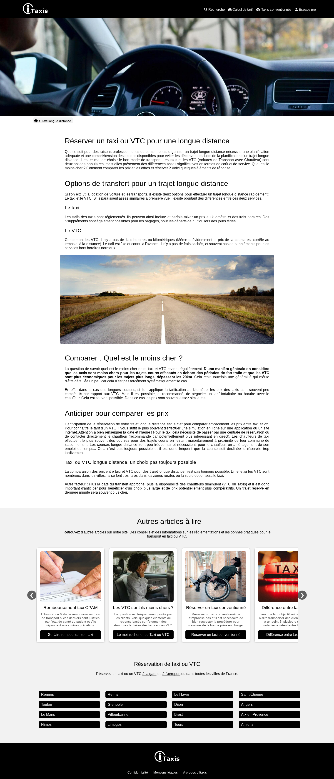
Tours (178, 724)
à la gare (149, 674)
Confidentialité (137, 772)
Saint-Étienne (252, 694)
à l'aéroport (171, 674)
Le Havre (181, 694)
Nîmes (46, 724)
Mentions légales (165, 772)
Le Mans (48, 714)
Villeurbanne (118, 714)
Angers (247, 704)
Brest (178, 714)
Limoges (115, 724)
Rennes (47, 694)
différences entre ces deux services (233, 198)
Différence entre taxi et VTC (288, 635)
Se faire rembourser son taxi (70, 635)
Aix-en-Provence (254, 714)
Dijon (178, 704)
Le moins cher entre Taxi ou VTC (143, 635)
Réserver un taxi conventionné (215, 635)
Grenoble (115, 704)
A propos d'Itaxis (195, 772)
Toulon (46, 704)
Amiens (247, 724)
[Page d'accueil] (36, 121)
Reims (113, 694)
